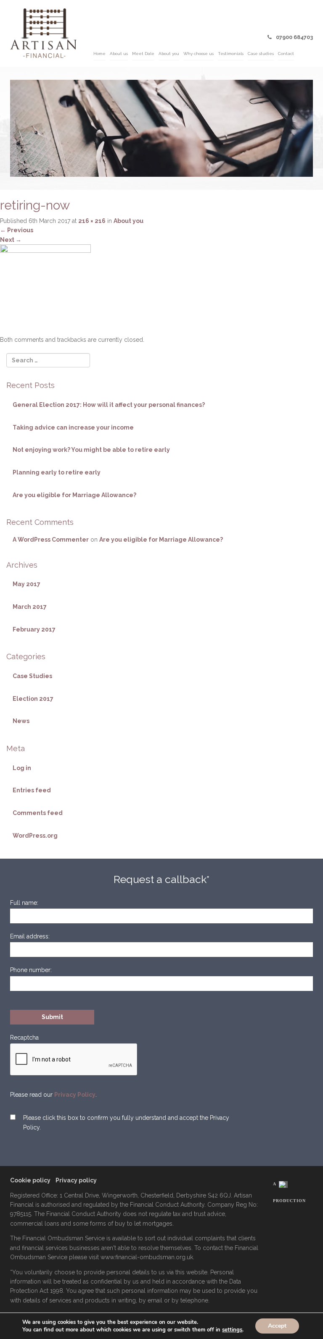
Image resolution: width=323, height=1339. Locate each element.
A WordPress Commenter (51, 539)
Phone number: (31, 970)
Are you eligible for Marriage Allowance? (74, 495)
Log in (22, 768)
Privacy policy (76, 1180)
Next (10, 239)
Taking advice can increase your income (73, 427)
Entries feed (32, 790)
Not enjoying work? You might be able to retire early (91, 449)
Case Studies (32, 676)
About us (119, 53)
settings (232, 1330)
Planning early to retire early (57, 472)
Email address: (30, 936)
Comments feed (38, 813)
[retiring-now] (45, 289)
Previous (16, 230)
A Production (289, 1192)
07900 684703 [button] (294, 37)
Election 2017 (33, 698)
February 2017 (34, 629)
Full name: (24, 902)
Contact (286, 53)
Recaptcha (24, 1037)
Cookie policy (30, 1180)
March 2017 (30, 606)
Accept (277, 1326)
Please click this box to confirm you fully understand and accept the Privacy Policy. (126, 1122)
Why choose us (198, 53)
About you (169, 53)
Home (99, 53)
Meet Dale (143, 53)
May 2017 (26, 584)
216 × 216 (92, 220)
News (21, 721)
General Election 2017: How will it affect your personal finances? (109, 404)
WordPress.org (35, 835)
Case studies (261, 53)
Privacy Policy (74, 1094)
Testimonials (231, 53)
